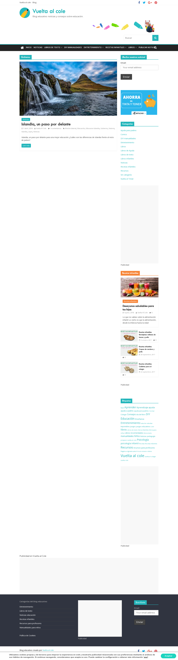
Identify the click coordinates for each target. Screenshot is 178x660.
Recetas (142, 444)
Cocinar (152, 411)
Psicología (143, 439)
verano (144, 451)
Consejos (131, 414)
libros (124, 429)
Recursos (124, 170)
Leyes (30, 132)
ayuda (152, 407)
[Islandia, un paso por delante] (68, 63)
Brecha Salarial (70, 128)
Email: (123, 63)
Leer (152, 427)
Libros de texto (52, 47)
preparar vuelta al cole (128, 440)
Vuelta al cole (49, 11)
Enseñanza (139, 419)
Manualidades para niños (30, 627)
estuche (143, 423)
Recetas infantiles (115, 47)
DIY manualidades (73, 47)
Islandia (24, 132)
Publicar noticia (147, 47)
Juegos (133, 426)
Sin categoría (126, 175)
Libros (131, 47)
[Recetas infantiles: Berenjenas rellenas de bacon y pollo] (129, 331)
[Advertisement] (139, 224)
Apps (122, 408)
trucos (139, 451)
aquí (146, 657)
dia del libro (140, 414)
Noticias (38, 47)
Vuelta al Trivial (127, 179)
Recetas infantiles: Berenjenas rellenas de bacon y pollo (147, 334)
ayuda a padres (127, 411)
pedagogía (151, 436)
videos (149, 451)
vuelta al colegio (150, 456)
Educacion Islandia (93, 128)
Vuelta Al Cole (41, 128)
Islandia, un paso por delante (46, 124)
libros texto (148, 433)
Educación (81, 128)
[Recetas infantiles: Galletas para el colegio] (129, 363)
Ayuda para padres (128, 130)
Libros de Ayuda (127, 150)
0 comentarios (55, 128)
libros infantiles (143, 430)
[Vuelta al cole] (22, 48)
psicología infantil (130, 443)
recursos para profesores (144, 448)
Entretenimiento (93, 47)
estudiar (150, 423)
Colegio (124, 414)
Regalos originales (127, 451)
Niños (137, 436)
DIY (148, 414)
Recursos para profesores (30, 623)
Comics (124, 134)
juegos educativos (143, 426)
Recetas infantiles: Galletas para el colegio (145, 366)
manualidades (127, 436)
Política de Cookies (28, 635)
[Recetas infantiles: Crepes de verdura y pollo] (129, 345)
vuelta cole (124, 460)
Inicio (29, 47)
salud (135, 451)
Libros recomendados (134, 433)
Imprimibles (125, 426)
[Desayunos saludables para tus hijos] (139, 279)
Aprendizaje (142, 407)
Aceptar (168, 656)
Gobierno (104, 128)
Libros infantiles (127, 158)
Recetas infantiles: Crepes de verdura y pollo (146, 349)
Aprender (130, 407)
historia (111, 128)
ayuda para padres (141, 411)
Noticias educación (28, 615)
